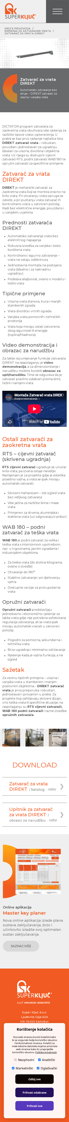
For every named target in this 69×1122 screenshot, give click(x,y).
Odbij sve (34, 1079)
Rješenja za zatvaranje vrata (27, 31)
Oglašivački (49, 1068)
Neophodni (26, 1060)
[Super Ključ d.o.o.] (34, 992)
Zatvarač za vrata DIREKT (24, 33)
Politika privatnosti (46, 1052)
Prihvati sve (34, 1106)
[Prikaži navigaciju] (57, 11)
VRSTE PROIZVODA (17, 28)
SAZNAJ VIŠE (21, 946)
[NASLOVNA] (20, 11)
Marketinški (24, 1068)
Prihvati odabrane (34, 1092)
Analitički (48, 1060)
